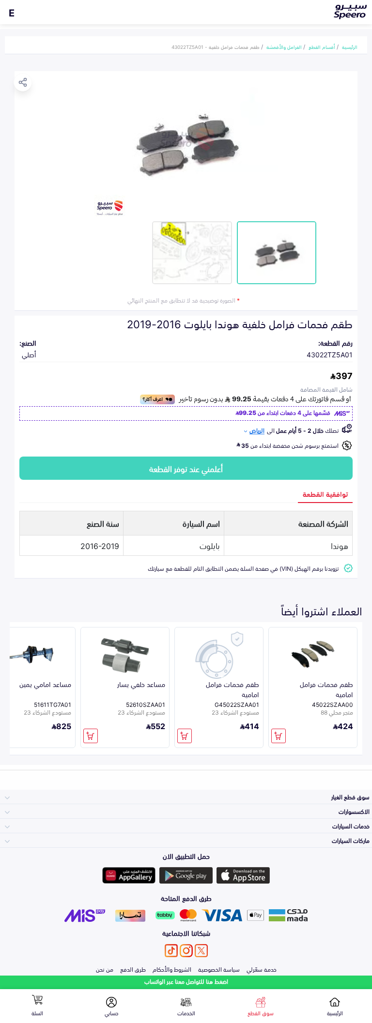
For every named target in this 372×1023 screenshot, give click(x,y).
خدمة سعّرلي (262, 969)
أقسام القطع (322, 46)
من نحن (104, 969)
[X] (201, 950)
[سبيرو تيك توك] (171, 950)
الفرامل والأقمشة (284, 46)
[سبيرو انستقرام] (186, 950)
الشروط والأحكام (172, 969)
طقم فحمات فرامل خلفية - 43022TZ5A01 (215, 46)
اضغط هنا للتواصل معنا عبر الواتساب (186, 981)
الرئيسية (349, 46)
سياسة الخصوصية (219, 969)
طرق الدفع (133, 969)
